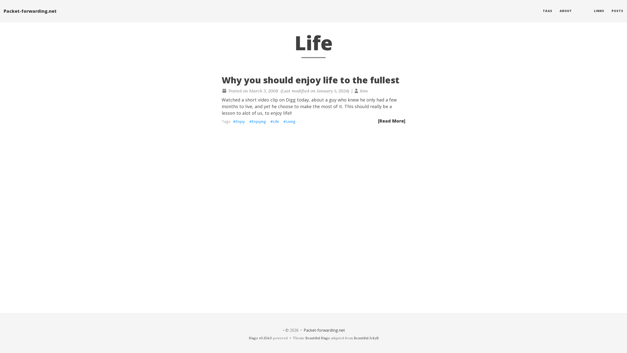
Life (276, 121)
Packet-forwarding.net (30, 11)
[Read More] (391, 121)
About (566, 11)
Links (599, 11)
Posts (617, 11)
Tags (547, 11)
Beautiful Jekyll (366, 338)
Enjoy (240, 121)
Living (290, 121)
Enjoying (259, 121)
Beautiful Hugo (317, 338)
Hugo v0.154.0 (260, 338)
